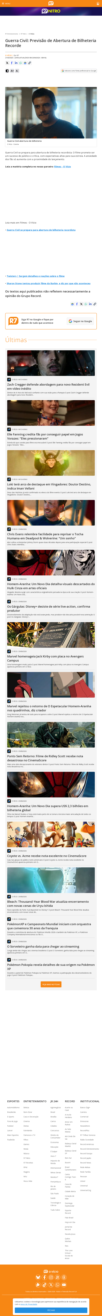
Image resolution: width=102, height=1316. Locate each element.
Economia (55, 1142)
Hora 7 (53, 1156)
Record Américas (87, 1144)
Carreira (83, 1112)
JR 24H (54, 1101)
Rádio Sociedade (87, 1139)
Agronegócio (56, 1107)
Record (70, 1101)
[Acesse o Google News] (25, 63)
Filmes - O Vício (62, 166)
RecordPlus (84, 1130)
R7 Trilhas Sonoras (87, 1135)
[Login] (98, 3)
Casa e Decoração (31, 1116)
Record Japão (85, 1158)
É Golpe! (54, 1151)
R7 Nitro (24, 34)
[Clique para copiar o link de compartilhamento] (29, 63)
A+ (12, 70)
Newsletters (85, 1126)
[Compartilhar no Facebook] (11, 63)
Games (26, 1144)
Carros (53, 1121)
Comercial (84, 1116)
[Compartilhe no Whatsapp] (20, 63)
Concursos (55, 1130)
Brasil (53, 1112)
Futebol (10, 1126)
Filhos (26, 1139)
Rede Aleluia (85, 1167)
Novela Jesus (70, 1234)
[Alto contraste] (7, 71)
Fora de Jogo (12, 1121)
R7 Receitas (28, 1162)
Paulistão (11, 1139)
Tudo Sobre (55, 1210)
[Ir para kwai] (57, 1277)
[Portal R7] (51, 3)
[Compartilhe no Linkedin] (16, 63)
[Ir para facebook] (44, 1277)
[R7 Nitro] (51, 11)
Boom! (67, 1162)
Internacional (56, 1168)
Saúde (53, 1198)
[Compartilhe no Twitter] (7, 63)
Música (26, 1153)
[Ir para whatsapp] (57, 1285)
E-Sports (10, 1116)
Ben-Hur (68, 1158)
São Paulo (55, 1193)
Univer (82, 1181)
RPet (25, 1167)
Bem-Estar (28, 1112)
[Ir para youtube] (64, 1285)
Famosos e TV (29, 1135)
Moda (26, 1149)
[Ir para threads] (64, 1277)
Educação (54, 1147)
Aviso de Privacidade (29, 1304)
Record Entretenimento (89, 1149)
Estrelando (28, 1130)
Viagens (27, 1172)
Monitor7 (54, 1177)
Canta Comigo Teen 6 (70, 1177)
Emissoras (84, 1121)
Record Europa (86, 1153)
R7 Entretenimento (11, 34)
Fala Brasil (69, 1217)
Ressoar (83, 1176)
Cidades (54, 1126)
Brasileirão (11, 1112)
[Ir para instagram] (51, 1277)
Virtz (25, 1176)
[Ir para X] (51, 1285)
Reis (66, 1246)
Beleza (26, 1107)
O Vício (31, 34)
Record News (85, 1162)
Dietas (26, 1126)
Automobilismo (13, 1107)
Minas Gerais (56, 1172)
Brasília (53, 1116)
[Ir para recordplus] (38, 1285)
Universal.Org (85, 1190)
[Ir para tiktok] (44, 1285)
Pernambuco (56, 1182)
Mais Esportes (13, 1135)
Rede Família (85, 1172)
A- (17, 70)
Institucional (90, 1101)
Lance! (9, 1130)
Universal (84, 1185)
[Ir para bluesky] (38, 1277)
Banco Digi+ (85, 1107)
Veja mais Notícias (51, 984)
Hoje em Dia (70, 1222)
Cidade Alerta (70, 1191)
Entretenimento (35, 1101)
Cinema (27, 1121)
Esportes (13, 1101)
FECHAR (51, 1310)
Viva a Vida (28, 1181)
